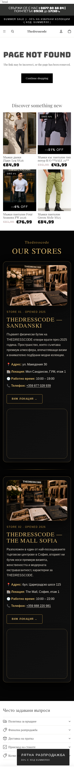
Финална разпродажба (22, 730)
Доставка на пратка (21, 738)
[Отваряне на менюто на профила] (61, 31)
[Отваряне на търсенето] (12, 31)
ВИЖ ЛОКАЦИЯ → (24, 398)
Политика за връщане (22, 721)
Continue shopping (37, 78)
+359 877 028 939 (38, 385)
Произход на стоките (21, 747)
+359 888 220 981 (38, 605)
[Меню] (4, 31)
